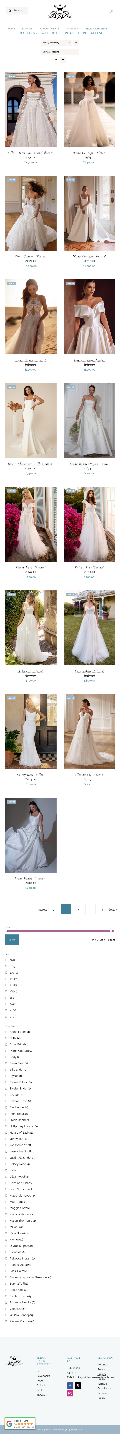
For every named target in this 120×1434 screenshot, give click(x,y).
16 (13, 991)
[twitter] (78, 1385)
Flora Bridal (19, 1113)
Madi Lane (18, 1201)
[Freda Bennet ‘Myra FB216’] (89, 385)
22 (13, 1010)
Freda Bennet (20, 1120)
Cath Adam (19, 1038)
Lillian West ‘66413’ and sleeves (30, 153)
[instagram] (70, 1393)
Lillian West (19, 1176)
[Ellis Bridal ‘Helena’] (89, 696)
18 (13, 997)
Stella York (18, 1289)
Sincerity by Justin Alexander (30, 1277)
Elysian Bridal (20, 1088)
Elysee (16, 1075)
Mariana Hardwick (23, 1214)
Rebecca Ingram (22, 1258)
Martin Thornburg (23, 1220)
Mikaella (17, 1227)
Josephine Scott (22, 1151)
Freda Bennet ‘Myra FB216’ (89, 464)
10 (14, 972)
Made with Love (22, 1195)
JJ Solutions (76, 1429)
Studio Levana (21, 1296)
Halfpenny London (24, 1126)
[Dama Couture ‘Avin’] (89, 281)
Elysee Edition (21, 1082)
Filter (12, 939)
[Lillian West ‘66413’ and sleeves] (31, 74)
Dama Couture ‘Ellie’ (30, 360)
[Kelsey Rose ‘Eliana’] (89, 592)
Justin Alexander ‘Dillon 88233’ (30, 464)
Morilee (16, 1239)
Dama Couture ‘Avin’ (89, 360)
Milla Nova (19, 1233)
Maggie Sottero (21, 1208)
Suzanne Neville (22, 1302)
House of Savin (21, 1132)
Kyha (15, 1170)
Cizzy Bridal (19, 1044)
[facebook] (70, 1385)
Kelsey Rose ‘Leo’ (30, 671)
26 (13, 960)
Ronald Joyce (20, 1264)
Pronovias (18, 1252)
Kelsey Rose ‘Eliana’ (89, 671)
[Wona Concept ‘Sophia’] (89, 178)
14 (14, 985)
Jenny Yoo (18, 1138)
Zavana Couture (22, 1321)
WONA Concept (22, 1315)
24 (13, 1016)
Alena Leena (20, 1031)
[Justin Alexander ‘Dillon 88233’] (31, 385)
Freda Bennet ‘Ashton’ (30, 878)
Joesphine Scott (22, 1145)
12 (14, 978)
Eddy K (16, 1057)
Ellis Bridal (18, 1069)
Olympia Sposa (21, 1245)
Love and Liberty (22, 1183)
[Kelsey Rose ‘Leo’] (31, 592)
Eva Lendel (19, 1107)
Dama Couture (21, 1050)
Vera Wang (18, 1308)
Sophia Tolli (19, 1283)
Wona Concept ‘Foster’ (31, 256)
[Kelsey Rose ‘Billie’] (31, 696)
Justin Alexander (22, 1157)
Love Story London (24, 1189)
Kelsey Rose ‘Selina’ (89, 567)
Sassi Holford (20, 1271)
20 (13, 1004)
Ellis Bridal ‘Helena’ (89, 775)
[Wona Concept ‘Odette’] (89, 74)
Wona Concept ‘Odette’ (89, 153)
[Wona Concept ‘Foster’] (31, 178)
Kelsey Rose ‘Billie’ (30, 775)
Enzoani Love (20, 1101)
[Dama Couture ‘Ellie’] (31, 281)
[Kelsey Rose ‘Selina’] (89, 489)
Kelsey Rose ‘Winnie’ (30, 567)
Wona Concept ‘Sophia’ (89, 256)
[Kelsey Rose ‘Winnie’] (31, 489)
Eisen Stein (19, 1063)
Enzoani (16, 1094)
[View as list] (63, 60)
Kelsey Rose (20, 1164)
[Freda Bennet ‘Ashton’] (31, 800)
